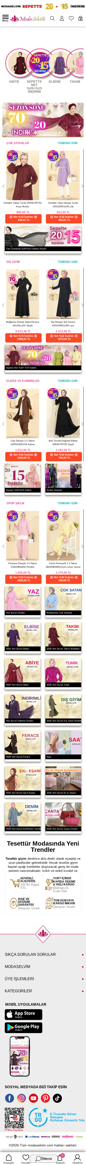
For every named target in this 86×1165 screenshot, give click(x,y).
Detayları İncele (29, 904)
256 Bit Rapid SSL (29, 883)
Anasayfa (8, 1162)
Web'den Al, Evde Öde (64, 885)
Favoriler (26, 1162)
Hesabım (77, 1162)
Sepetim (60, 1159)
